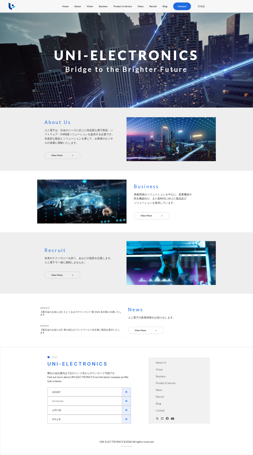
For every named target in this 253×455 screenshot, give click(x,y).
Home (65, 6)
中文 (201, 23)
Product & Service (122, 6)
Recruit (153, 6)
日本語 (201, 6)
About (77, 6)
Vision (90, 6)
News (140, 6)
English (201, 17)
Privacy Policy (126, 446)
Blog (165, 6)
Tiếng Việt (201, 35)
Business (103, 6)
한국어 (201, 29)
